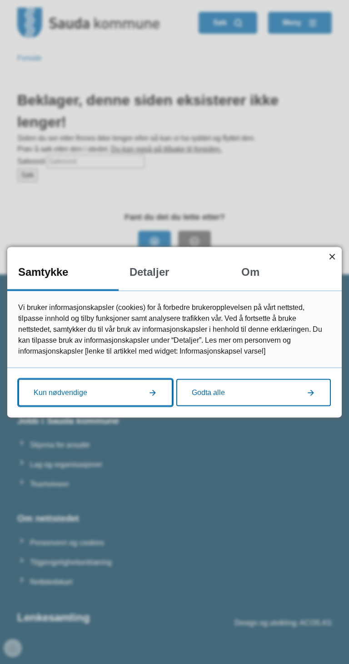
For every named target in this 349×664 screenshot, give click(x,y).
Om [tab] (250, 271)
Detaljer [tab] (149, 271)
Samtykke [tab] (43, 271)
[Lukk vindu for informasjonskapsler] (332, 256)
